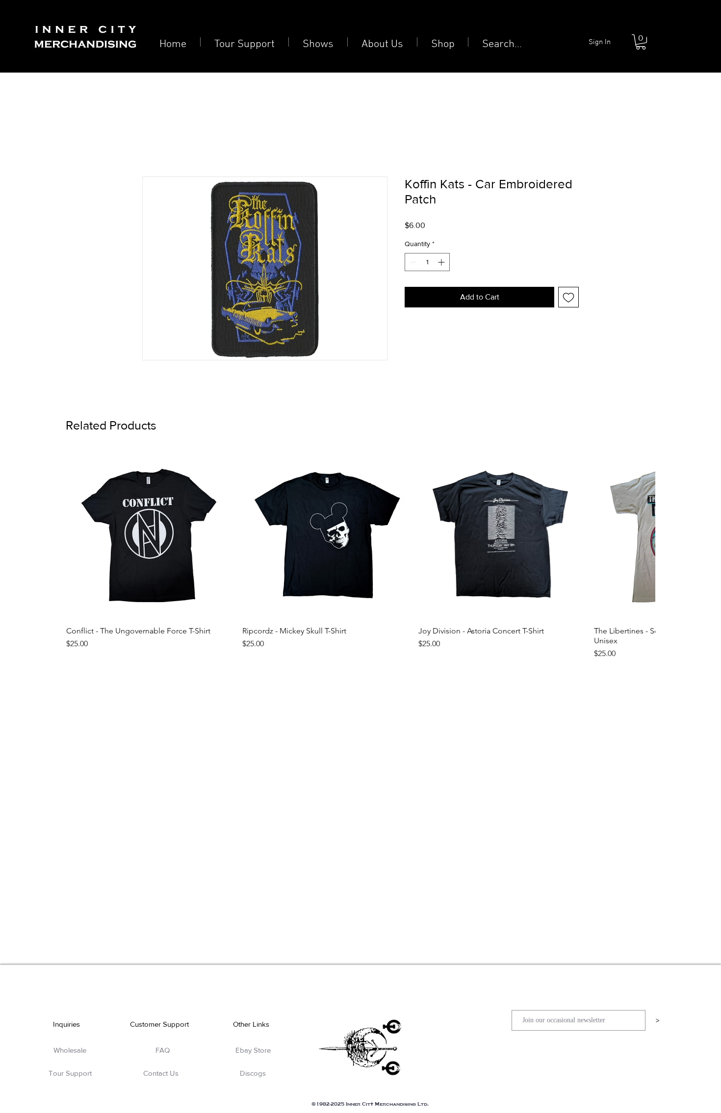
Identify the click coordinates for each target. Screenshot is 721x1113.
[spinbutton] (427, 262)
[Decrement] (412, 262)
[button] (641, 42)
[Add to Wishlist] (568, 297)
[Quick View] (149, 535)
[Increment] (442, 262)
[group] (360, 556)
